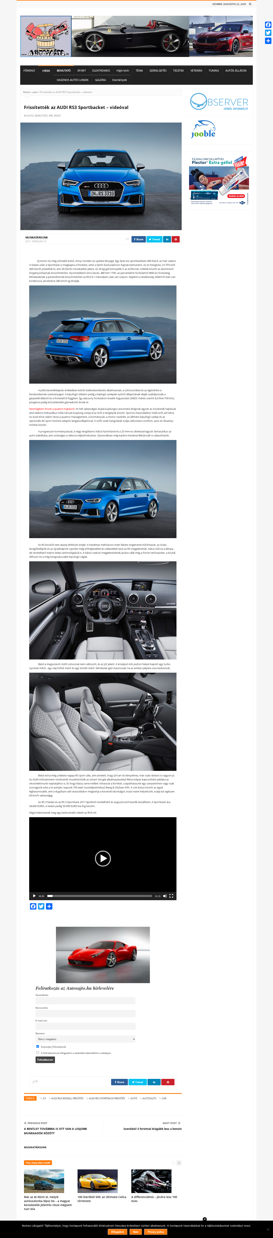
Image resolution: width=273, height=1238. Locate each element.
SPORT (81, 70)
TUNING (214, 70)
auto (34, 92)
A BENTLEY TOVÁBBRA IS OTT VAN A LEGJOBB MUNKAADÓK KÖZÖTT (55, 1131)
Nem (135, 1231)
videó (57, 115)
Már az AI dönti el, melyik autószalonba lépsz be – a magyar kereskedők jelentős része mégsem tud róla (48, 1203)
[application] (102, 858)
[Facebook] (268, 25)
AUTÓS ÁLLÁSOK (236, 70)
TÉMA (139, 70)
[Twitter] (268, 33)
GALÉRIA (100, 80)
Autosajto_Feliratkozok (53, 1046)
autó (134, 1098)
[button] (103, 859)
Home (26, 92)
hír (51, 115)
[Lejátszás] (34, 896)
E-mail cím (41, 1020)
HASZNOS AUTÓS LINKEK (73, 80)
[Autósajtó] (136, 36)
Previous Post (37, 1123)
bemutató (41, 115)
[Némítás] (165, 896)
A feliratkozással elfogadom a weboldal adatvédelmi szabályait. (75, 1052)
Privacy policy (156, 1231)
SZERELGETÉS (158, 70)
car (164, 1098)
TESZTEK (178, 70)
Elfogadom (117, 1231)
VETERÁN (196, 70)
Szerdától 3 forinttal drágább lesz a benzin (153, 1129)
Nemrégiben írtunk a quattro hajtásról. (52, 409)
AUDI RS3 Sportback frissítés (107, 1098)
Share (139, 239)
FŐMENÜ (29, 70)
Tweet (156, 239)
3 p (44, 1098)
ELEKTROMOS (101, 70)
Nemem (40, 1033)
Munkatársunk (36, 237)
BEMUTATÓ (64, 70)
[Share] (268, 41)
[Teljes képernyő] (171, 896)
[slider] (99, 896)
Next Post (170, 1123)
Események (119, 80)
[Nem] (268, 1229)
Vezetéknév (42, 995)
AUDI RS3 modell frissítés (67, 1098)
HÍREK (46, 71)
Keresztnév (42, 1007)
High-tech (123, 70)
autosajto (149, 1098)
